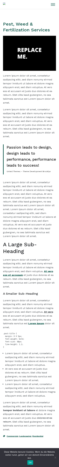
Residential (37, 436)
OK (30, 462)
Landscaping (25, 436)
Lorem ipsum (36, 323)
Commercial (12, 436)
